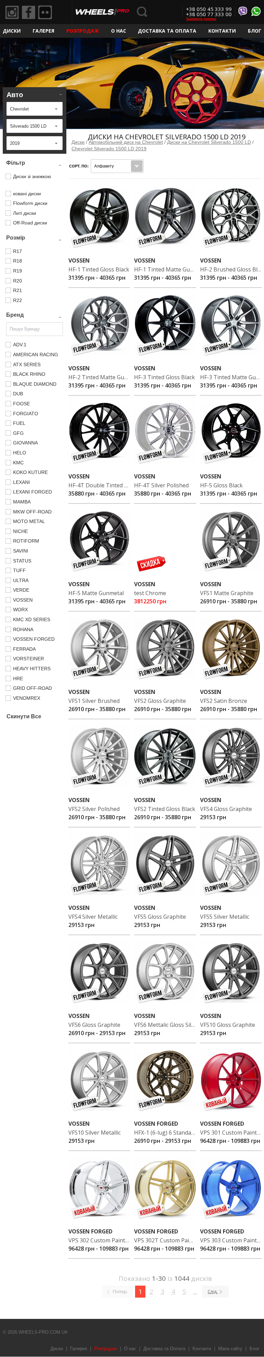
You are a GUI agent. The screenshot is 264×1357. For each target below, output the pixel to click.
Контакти (222, 30)
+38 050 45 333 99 (209, 8)
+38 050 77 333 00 (209, 14)
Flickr (45, 12)
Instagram (12, 12)
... (195, 1291)
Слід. (213, 1291)
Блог (254, 30)
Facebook (28, 12)
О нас (118, 30)
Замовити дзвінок (201, 19)
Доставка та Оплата (167, 30)
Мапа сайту (230, 1348)
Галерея (43, 30)
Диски (12, 30)
